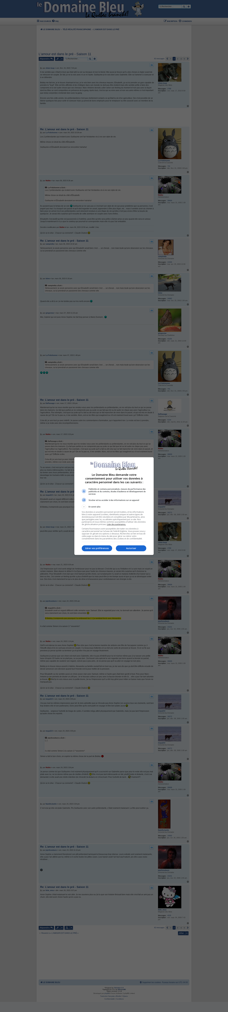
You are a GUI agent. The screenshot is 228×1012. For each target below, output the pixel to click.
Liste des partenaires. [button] (116, 524)
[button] (114, 507)
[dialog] (114, 506)
